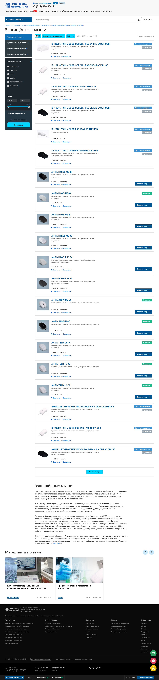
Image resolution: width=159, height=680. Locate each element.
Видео (143, 640)
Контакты (95, 11)
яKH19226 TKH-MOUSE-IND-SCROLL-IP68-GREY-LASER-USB (82, 406)
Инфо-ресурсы (146, 643)
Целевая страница (13, 597)
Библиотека (66, 11)
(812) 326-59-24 (41, 668)
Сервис (54, 11)
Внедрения (144, 632)
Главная (7, 25)
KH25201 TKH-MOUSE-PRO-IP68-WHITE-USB (74, 129)
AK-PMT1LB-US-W (60, 342)
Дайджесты (145, 652)
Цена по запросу (143, 184)
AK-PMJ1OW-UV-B (60, 321)
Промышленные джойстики (17, 43)
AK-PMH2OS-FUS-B (61, 278)
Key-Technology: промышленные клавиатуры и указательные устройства (26, 587)
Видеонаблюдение (11, 643)
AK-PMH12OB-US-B (61, 172)
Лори (25, 671)
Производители (50, 632)
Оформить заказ (146, 677)
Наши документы (91, 635)
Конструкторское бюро (53, 623)
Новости (144, 623)
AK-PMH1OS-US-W (61, 193)
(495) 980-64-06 (58, 668)
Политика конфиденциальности (40, 659)
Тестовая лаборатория (52, 629)
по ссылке (57, 544)
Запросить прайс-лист (118, 626)
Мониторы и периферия (13, 640)
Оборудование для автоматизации (17, 632)
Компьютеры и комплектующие (15, 629)
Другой (62, 3)
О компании (90, 623)
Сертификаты (145, 637)
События (144, 629)
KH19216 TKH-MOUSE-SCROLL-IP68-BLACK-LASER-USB (80, 108)
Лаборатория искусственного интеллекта (59, 626)
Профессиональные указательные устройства (67, 25)
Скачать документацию (119, 632)
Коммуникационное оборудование (17, 626)
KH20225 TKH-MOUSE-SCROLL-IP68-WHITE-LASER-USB (80, 44)
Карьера (88, 632)
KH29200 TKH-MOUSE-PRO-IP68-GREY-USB (73, 86)
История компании (92, 629)
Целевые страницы (147, 649)
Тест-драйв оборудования (120, 623)
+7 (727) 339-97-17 (43, 6)
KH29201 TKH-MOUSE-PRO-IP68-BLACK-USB (74, 150)
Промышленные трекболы (17, 54)
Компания (44, 11)
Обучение (107, 11)
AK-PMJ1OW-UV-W (61, 300)
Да (55, 3)
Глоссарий (144, 646)
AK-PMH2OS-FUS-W (61, 257)
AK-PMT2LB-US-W (60, 385)
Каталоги (144, 635)
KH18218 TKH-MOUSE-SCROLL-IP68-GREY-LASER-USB (79, 65)
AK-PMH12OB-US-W (61, 236)
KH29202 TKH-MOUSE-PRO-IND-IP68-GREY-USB (76, 428)
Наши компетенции (92, 626)
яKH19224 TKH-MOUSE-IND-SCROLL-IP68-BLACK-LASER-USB (83, 449)
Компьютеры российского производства (19, 623)
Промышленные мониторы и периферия (36, 25)
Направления (81, 11)
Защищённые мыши (15, 37)
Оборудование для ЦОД (13, 635)
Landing (60, 597)
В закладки (67, 56)
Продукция (10, 11)
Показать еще (94, 472)
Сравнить (56, 56)
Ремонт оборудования (118, 629)
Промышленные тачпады (17, 48)
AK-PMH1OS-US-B (60, 214)
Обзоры (143, 626)
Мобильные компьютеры (13, 637)
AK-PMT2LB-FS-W (60, 364)
